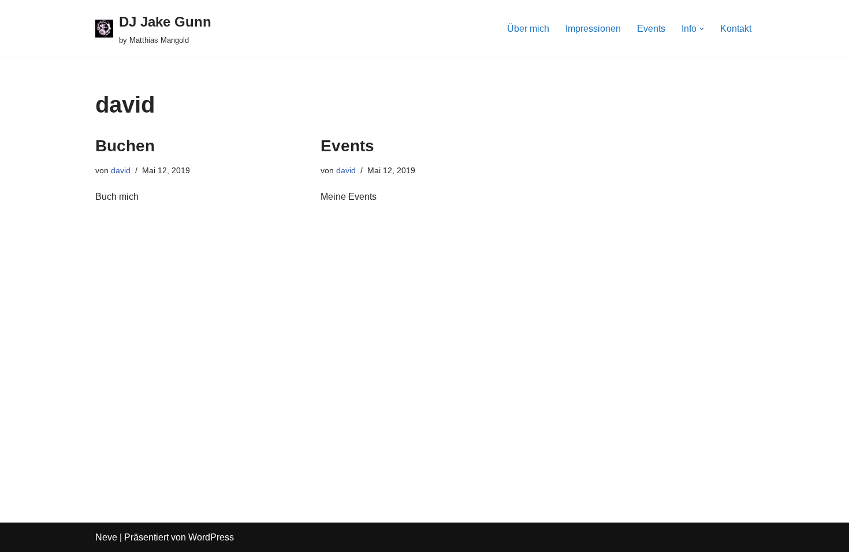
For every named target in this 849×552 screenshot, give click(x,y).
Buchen (125, 146)
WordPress (211, 537)
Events (651, 28)
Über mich (528, 28)
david (121, 170)
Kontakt (735, 28)
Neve (106, 537)
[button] (701, 29)
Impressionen (593, 28)
